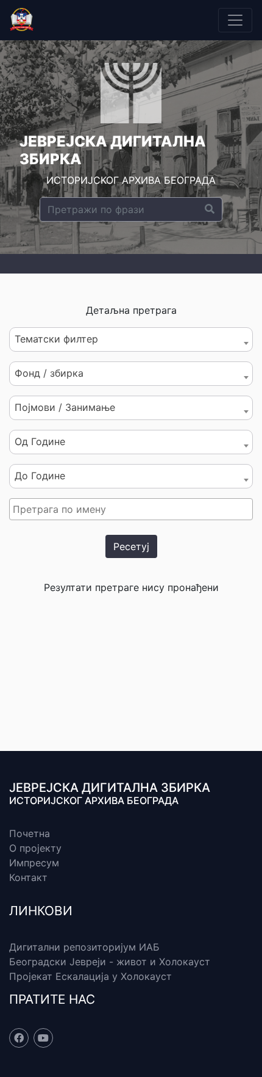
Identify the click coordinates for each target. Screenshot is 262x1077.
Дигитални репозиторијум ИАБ (84, 947)
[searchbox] (132, 509)
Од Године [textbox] (40, 441)
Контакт (28, 877)
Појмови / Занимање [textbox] (65, 407)
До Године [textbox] (40, 476)
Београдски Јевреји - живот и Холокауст (109, 962)
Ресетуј (131, 546)
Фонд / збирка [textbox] (49, 373)
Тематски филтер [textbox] (56, 339)
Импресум (34, 863)
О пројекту (35, 848)
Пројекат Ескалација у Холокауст (90, 976)
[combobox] (131, 339)
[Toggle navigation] (235, 20)
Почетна (29, 833)
